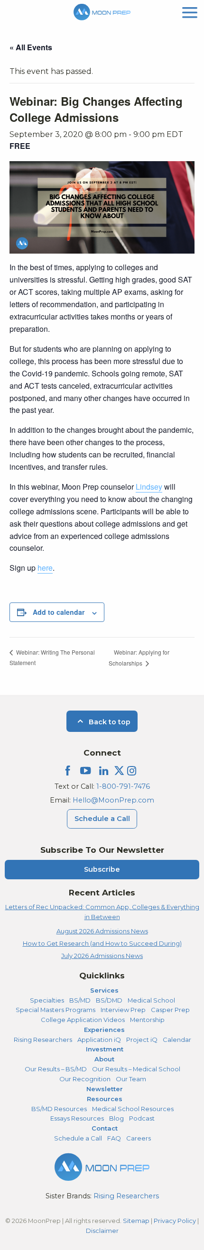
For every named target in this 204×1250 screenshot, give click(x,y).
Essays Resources (77, 1118)
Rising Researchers (43, 1039)
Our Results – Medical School (136, 1069)
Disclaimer (102, 1230)
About (104, 1059)
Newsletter (104, 1089)
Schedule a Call (102, 818)
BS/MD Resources (59, 1109)
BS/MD (80, 1000)
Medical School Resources (133, 1109)
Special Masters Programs (55, 1009)
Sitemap (136, 1220)
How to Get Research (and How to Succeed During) (102, 943)
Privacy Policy (175, 1220)
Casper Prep (170, 1009)
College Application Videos (83, 1019)
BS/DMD (109, 1000)
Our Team (131, 1079)
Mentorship (147, 1019)
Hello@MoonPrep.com (113, 800)
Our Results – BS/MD (56, 1069)
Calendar (177, 1039)
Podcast (142, 1118)
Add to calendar (58, 612)
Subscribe (102, 869)
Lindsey (149, 486)
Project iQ (142, 1039)
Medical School (151, 1000)
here (45, 567)
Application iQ (99, 1039)
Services (104, 990)
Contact (105, 1128)
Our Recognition (85, 1079)
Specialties (47, 1000)
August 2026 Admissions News (102, 931)
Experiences (104, 1029)
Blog (116, 1118)
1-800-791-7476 (123, 786)
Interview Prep (123, 1009)
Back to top (108, 722)
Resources (104, 1099)
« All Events (30, 47)
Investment (104, 1049)
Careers (138, 1138)
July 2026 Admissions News (102, 955)
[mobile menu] (189, 12)
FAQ (114, 1138)
